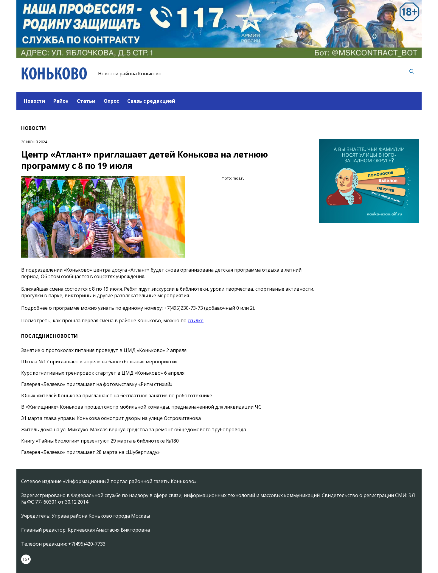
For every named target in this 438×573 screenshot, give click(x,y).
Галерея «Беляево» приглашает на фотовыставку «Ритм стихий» (97, 384)
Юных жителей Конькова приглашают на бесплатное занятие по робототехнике (116, 395)
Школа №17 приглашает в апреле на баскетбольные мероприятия (99, 361)
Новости (34, 101)
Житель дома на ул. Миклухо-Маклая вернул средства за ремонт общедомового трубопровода (133, 429)
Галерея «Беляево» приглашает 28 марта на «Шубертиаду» (90, 452)
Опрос (111, 101)
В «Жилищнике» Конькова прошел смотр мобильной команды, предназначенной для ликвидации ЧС (141, 407)
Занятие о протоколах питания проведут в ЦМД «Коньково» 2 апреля (104, 350)
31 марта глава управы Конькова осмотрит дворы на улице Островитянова (111, 418)
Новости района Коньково (129, 73)
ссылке (196, 320)
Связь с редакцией (151, 101)
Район (61, 101)
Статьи (86, 101)
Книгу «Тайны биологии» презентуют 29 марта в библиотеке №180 (100, 440)
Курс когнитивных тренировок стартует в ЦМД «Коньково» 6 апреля (102, 373)
